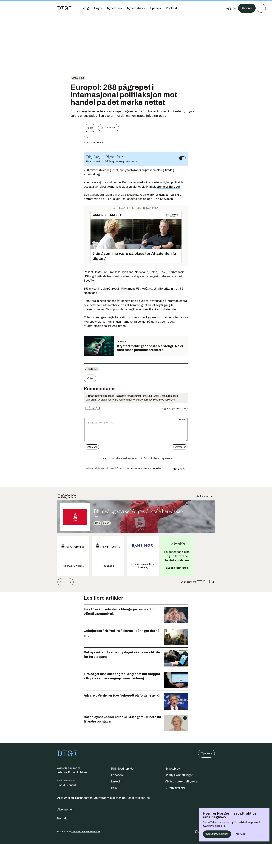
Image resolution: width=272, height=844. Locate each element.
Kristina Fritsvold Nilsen (72, 772)
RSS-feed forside (122, 768)
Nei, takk (240, 834)
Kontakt (62, 818)
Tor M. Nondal (66, 785)
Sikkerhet (78, 78)
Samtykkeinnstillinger (179, 775)
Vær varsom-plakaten (107, 797)
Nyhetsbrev (172, 768)
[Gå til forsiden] (64, 8)
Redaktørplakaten (138, 797)
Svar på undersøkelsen (216, 834)
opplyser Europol (168, 186)
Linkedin (116, 781)
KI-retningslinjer (175, 788)
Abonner (246, 8)
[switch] (182, 158)
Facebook (117, 775)
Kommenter (110, 128)
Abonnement (66, 809)
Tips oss (206, 753)
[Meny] (261, 8)
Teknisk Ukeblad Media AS (85, 831)
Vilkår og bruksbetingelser (181, 781)
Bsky (114, 788)
